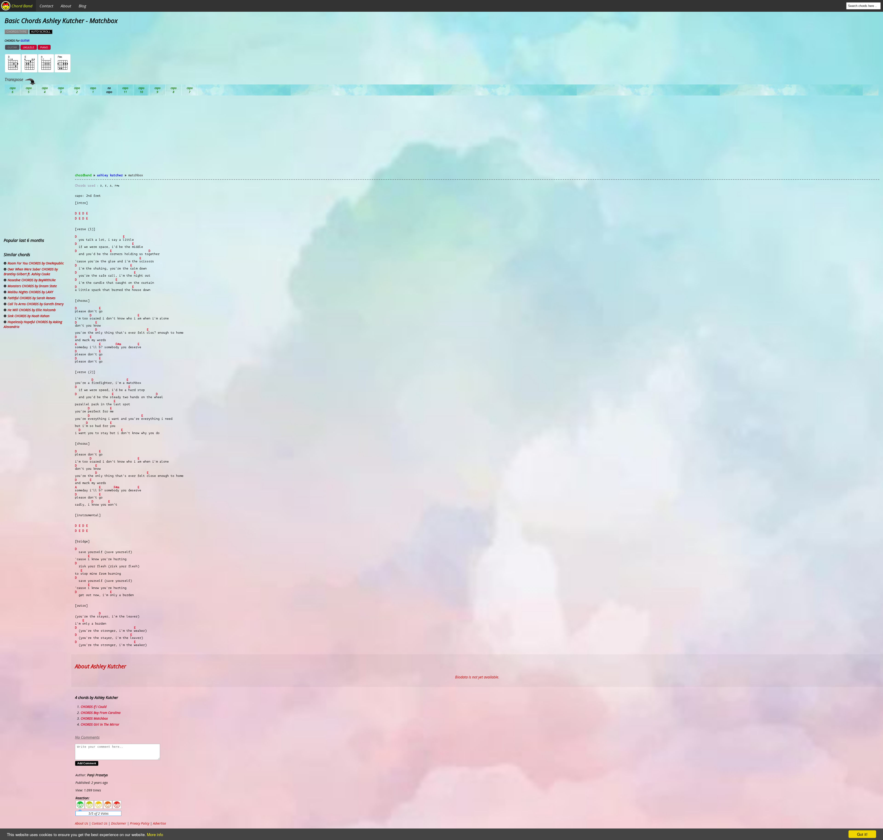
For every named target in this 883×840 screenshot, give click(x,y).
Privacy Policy (139, 823)
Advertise (159, 823)
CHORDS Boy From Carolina (100, 712)
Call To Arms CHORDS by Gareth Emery (35, 304)
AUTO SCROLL (41, 31)
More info (155, 834)
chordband (83, 175)
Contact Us (99, 823)
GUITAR (12, 47)
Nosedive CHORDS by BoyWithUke (32, 280)
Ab (13, 90)
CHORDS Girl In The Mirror (100, 724)
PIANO (44, 47)
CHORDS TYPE (16, 31)
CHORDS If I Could (93, 706)
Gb (174, 90)
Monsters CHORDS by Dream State (32, 286)
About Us (81, 823)
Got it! (862, 834)
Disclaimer (118, 823)
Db (93, 90)
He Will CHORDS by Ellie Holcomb (32, 310)
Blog (82, 6)
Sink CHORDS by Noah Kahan (28, 316)
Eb (125, 90)
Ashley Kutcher (110, 175)
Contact (46, 6)
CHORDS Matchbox (94, 718)
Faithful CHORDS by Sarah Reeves (31, 298)
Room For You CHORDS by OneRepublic (36, 263)
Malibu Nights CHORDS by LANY (30, 292)
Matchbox (135, 175)
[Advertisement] (477, 137)
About (66, 6)
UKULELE (28, 47)
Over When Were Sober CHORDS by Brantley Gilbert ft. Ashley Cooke (31, 271)
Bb (45, 90)
